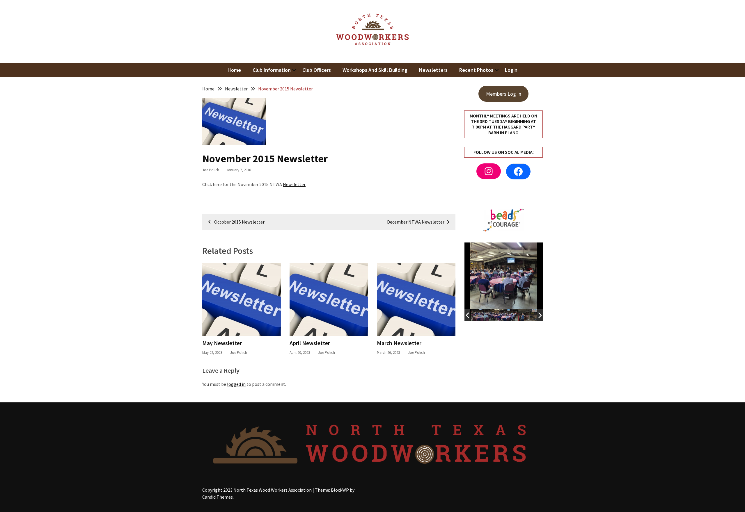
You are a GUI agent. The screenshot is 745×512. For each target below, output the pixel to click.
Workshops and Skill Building (375, 70)
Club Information (272, 70)
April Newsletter (310, 343)
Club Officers (316, 70)
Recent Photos (476, 70)
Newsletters (433, 70)
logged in (236, 384)
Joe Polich (210, 169)
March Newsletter (399, 343)
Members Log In (503, 93)
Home (234, 70)
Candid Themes (217, 497)
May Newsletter (222, 343)
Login (511, 70)
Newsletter (294, 184)
